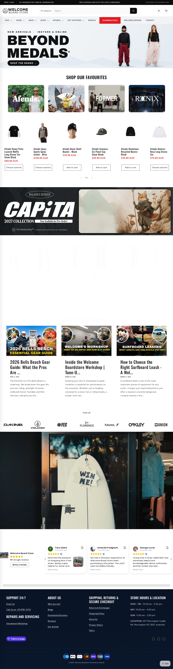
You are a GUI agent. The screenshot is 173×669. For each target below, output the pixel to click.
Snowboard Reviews (58, 615)
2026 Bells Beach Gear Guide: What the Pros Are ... (30, 367)
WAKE (31, 20)
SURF (7, 20)
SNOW (19, 20)
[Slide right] (92, 178)
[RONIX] (147, 98)
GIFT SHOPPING (74, 20)
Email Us (10, 604)
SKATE (43, 20)
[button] (171, 559)
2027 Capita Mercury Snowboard (127, 276)
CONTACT (150, 20)
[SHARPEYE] (66, 98)
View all (86, 413)
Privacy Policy (96, 625)
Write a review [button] (20, 565)
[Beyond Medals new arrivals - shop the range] (86, 46)
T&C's (92, 630)
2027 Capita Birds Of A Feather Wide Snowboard (159, 276)
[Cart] (166, 11)
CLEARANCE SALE (110, 20)
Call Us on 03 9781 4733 (18, 610)
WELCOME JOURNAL (133, 20)
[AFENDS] (26, 98)
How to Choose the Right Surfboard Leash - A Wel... (141, 367)
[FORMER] (107, 98)
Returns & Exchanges (99, 608)
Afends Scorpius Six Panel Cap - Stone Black (100, 151)
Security (93, 619)
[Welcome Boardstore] (18, 11)
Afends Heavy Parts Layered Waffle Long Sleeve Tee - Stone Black (13, 153)
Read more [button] (53, 570)
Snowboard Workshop (17, 623)
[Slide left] (81, 178)
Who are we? (54, 604)
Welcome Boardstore (82, 662)
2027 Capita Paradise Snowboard (10, 276)
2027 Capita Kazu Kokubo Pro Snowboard (71, 276)
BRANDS (92, 20)
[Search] (133, 11)
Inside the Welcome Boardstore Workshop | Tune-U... (85, 367)
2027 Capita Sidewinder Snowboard (98, 276)
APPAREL (57, 20)
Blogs (50, 610)
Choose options (14, 167)
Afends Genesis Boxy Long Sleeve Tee (158, 151)
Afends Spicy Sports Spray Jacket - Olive (40, 151)
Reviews (52, 621)
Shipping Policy (96, 613)
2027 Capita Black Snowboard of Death (43, 276)
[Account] (159, 11)
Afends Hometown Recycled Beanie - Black (130, 151)
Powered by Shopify (97, 662)
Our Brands (53, 627)
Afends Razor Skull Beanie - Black (72, 150)
